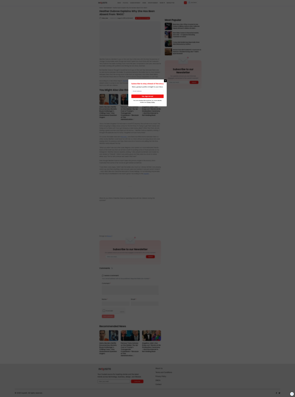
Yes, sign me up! (147, 96)
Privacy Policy (151, 102)
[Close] (165, 80)
